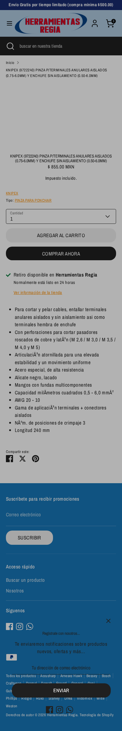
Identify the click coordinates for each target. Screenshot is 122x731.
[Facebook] (49, 709)
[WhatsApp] (69, 709)
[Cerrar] (108, 620)
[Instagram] (59, 709)
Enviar (61, 690)
